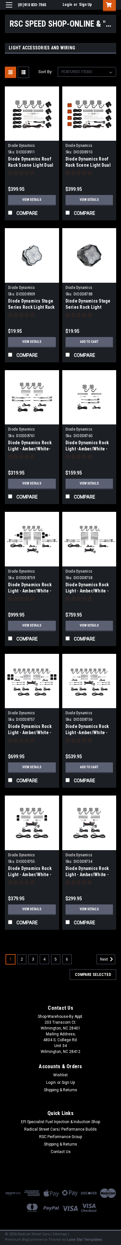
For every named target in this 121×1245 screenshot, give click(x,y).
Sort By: (45, 71)
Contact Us (61, 1151)
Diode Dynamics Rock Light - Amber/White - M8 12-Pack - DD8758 (87, 591)
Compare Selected (93, 974)
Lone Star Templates (84, 1240)
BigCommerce (34, 1240)
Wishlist (60, 1075)
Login (67, 4)
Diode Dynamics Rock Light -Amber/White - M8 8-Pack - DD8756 (87, 732)
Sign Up (85, 4)
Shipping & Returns (60, 1090)
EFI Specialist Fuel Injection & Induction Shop (60, 1122)
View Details (31, 199)
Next (104, 959)
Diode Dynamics (21, 145)
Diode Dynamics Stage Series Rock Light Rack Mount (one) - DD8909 (31, 307)
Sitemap (60, 1234)
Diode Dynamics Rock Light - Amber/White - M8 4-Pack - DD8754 (87, 874)
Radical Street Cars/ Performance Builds (60, 1129)
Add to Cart (89, 342)
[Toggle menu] (9, 9)
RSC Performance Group (60, 1137)
